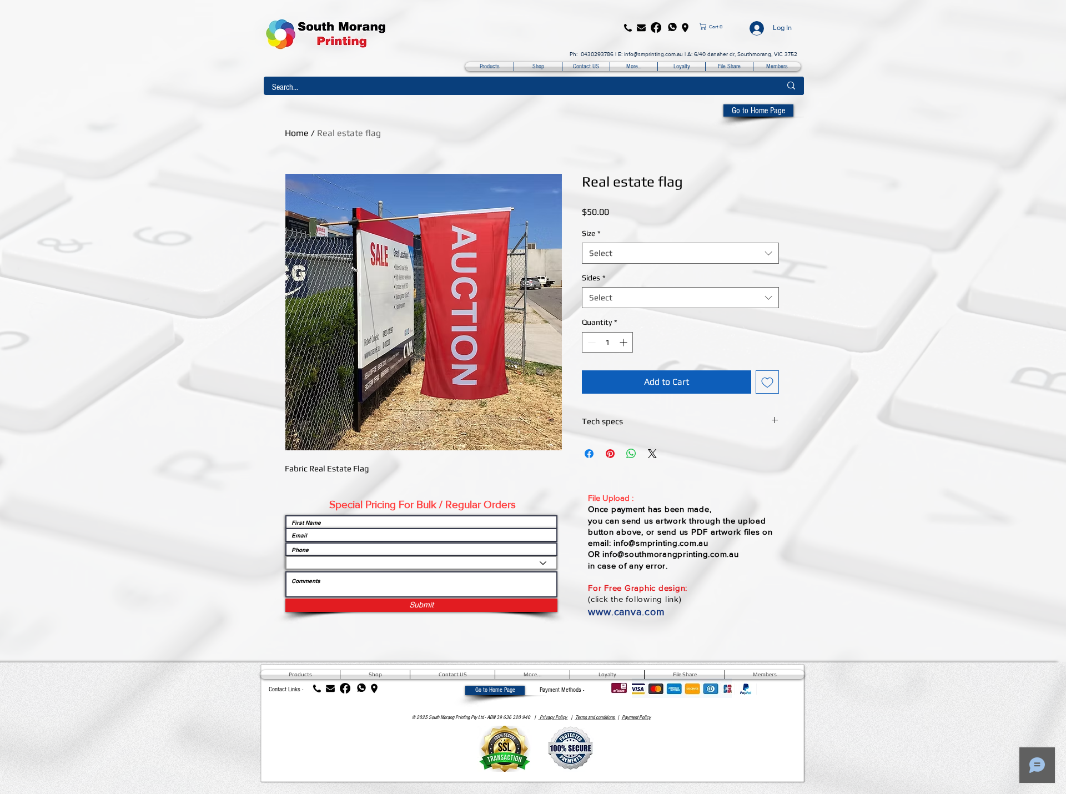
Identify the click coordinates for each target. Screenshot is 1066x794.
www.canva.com (626, 611)
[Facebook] (656, 27)
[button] (719, 26)
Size (591, 233)
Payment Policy (636, 717)
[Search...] (791, 86)
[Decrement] (590, 342)
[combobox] (680, 253)
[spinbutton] (607, 342)
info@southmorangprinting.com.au (670, 554)
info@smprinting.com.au (653, 54)
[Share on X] (652, 453)
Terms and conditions (595, 717)
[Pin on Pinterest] (610, 453)
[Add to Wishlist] (767, 382)
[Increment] (624, 342)
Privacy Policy (553, 717)
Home (297, 133)
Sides (594, 277)
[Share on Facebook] (589, 453)
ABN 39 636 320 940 (508, 717)
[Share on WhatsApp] (631, 453)
